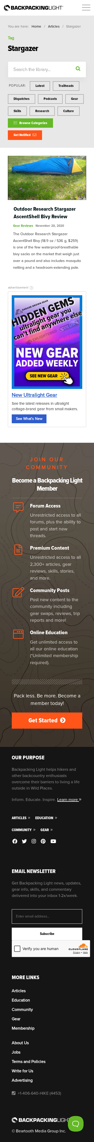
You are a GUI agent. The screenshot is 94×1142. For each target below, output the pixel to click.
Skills (17, 111)
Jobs (16, 1052)
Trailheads (66, 86)
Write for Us (22, 1071)
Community (22, 830)
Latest (40, 86)
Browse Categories (33, 123)
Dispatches (22, 99)
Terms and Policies (28, 1061)
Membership (23, 1028)
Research (42, 111)
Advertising (22, 1080)
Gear (74, 99)
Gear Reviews (23, 225)
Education (44, 818)
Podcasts (50, 99)
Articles (54, 26)
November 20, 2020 (50, 225)
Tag (11, 38)
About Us (20, 1042)
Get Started (43, 720)
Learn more (68, 799)
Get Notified (22, 135)
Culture (68, 111)
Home (36, 26)
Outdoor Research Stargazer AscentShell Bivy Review (45, 213)
